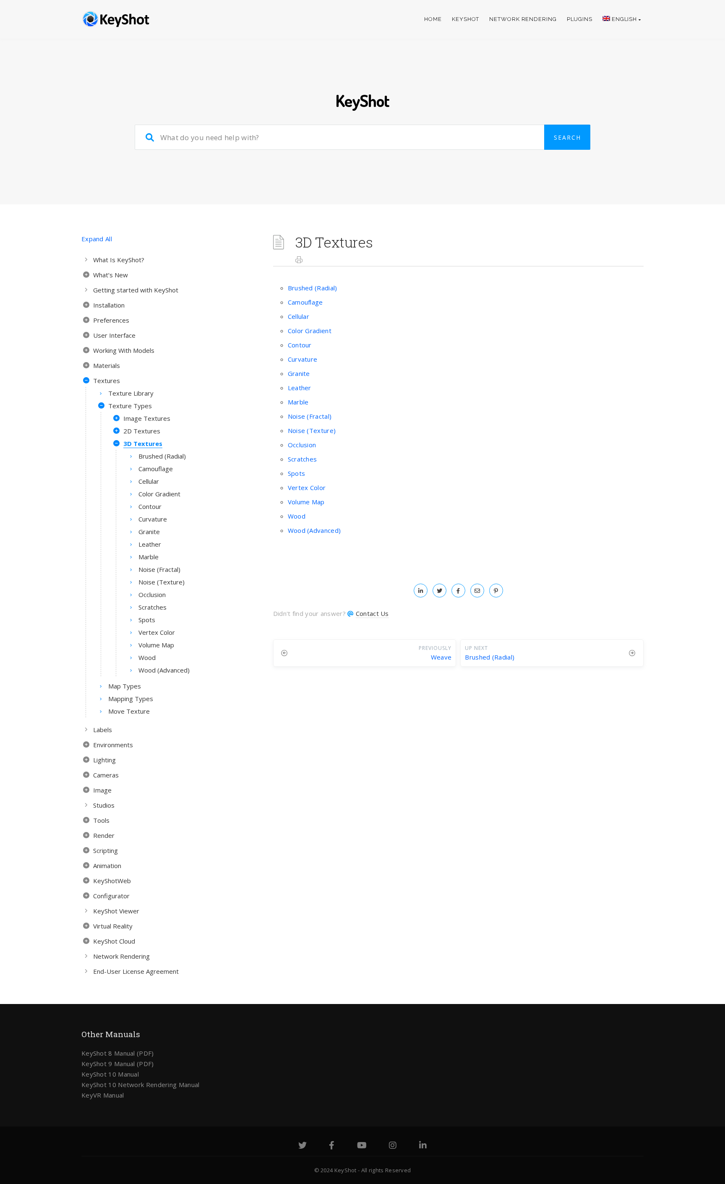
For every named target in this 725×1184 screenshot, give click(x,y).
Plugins (579, 19)
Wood (296, 516)
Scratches (302, 459)
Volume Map (306, 502)
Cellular (298, 316)
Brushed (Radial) (312, 288)
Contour (300, 345)
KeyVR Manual (102, 1095)
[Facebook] (331, 1146)
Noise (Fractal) (310, 416)
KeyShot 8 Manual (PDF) (117, 1053)
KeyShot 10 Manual (110, 1074)
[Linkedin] (423, 1146)
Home (433, 19)
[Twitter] (302, 1146)
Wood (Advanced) (314, 530)
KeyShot (465, 19)
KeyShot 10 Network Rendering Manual (140, 1084)
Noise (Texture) (312, 430)
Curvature (303, 359)
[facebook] (458, 590)
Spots (296, 473)
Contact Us (372, 613)
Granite (299, 373)
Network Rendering (522, 19)
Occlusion (302, 445)
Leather (299, 387)
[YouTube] (362, 1146)
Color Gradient (309, 330)
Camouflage (305, 302)
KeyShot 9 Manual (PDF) (117, 1063)
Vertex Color (307, 487)
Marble (298, 402)
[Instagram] (392, 1146)
